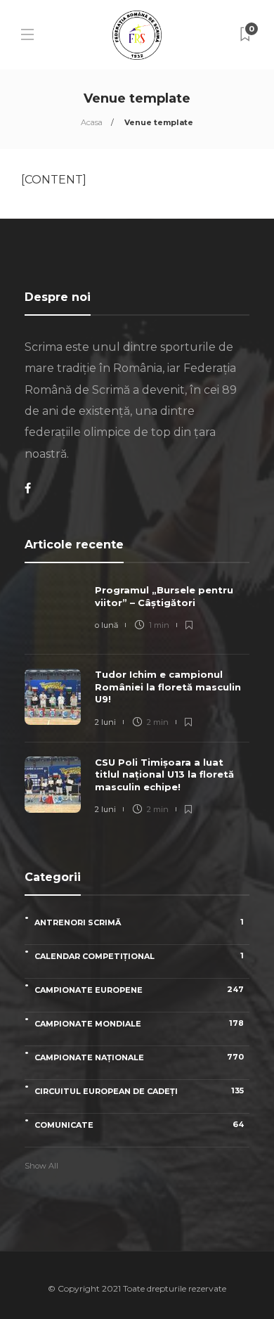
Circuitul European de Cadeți (139, 1091)
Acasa (92, 122)
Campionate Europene (139, 989)
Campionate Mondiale (139, 1023)
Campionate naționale (139, 1057)
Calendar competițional (139, 956)
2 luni (105, 722)
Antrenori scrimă (139, 922)
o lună (106, 625)
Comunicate (139, 1124)
